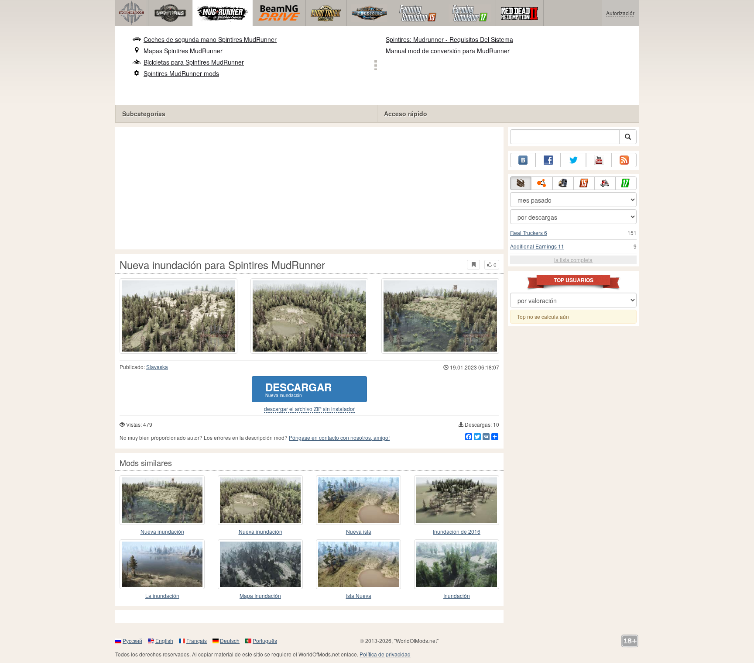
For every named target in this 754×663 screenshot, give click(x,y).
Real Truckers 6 (528, 232)
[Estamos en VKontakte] (522, 160)
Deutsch (230, 640)
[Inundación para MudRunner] (456, 564)
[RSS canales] (624, 160)
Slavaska (157, 366)
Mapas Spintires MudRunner (183, 50)
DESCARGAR (298, 389)
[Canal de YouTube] (598, 160)
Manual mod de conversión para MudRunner (448, 50)
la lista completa (573, 259)
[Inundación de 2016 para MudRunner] (456, 500)
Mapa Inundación (260, 595)
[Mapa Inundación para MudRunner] (260, 564)
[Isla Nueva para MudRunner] (358, 564)
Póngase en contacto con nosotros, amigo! (339, 437)
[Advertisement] (309, 188)
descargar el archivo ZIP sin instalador (309, 408)
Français (196, 640)
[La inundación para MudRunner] (162, 564)
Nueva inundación (162, 531)
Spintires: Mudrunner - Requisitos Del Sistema (449, 39)
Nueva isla (358, 531)
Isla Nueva (358, 595)
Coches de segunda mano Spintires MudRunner (210, 39)
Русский (132, 640)
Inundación (456, 595)
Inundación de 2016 (456, 531)
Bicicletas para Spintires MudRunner (194, 62)
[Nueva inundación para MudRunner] (162, 500)
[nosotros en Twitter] (573, 160)
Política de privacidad (385, 654)
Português (265, 640)
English (164, 640)
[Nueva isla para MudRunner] (358, 500)
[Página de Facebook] (548, 160)
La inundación (162, 595)
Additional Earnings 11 (537, 246)
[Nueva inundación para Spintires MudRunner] (178, 316)
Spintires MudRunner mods (181, 73)
